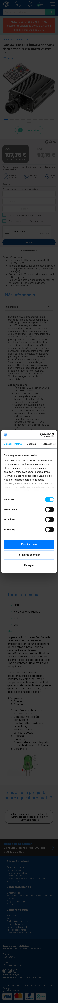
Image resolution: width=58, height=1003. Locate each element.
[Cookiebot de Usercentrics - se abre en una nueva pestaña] (41, 435)
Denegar (29, 565)
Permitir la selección (29, 554)
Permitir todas (29, 544)
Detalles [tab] (31, 443)
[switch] (49, 509)
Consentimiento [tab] (13, 443)
